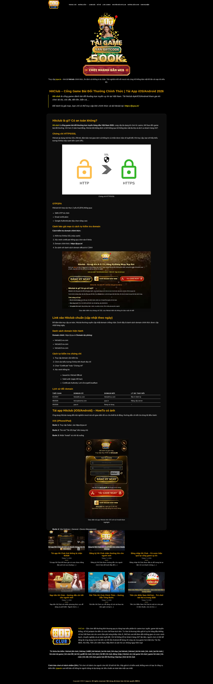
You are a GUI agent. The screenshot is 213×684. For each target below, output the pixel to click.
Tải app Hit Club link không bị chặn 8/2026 (66, 554)
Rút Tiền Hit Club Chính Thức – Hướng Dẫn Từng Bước (106, 596)
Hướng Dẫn (82, 4)
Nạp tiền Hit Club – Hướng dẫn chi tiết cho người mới (67, 596)
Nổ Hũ (99, 4)
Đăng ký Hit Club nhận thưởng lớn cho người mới (106, 554)
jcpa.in (59, 668)
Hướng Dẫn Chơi (133, 4)
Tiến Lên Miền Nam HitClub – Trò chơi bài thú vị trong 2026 (146, 596)
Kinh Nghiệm (145, 4)
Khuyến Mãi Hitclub (119, 4)
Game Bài (92, 4)
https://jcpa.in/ (132, 106)
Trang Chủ (72, 4)
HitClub (81, 628)
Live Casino (106, 4)
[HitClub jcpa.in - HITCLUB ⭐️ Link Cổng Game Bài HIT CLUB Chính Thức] (53, 4)
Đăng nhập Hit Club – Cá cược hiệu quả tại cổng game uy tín (146, 554)
